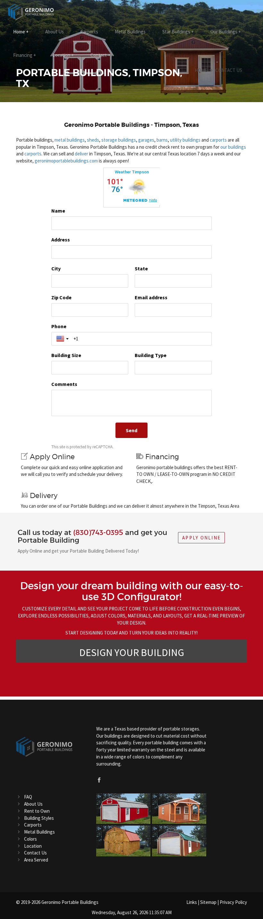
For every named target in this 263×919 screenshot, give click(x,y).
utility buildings (185, 140)
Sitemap (208, 902)
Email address (151, 297)
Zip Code (61, 297)
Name (58, 210)
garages (146, 140)
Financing (24, 55)
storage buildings (118, 140)
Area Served (36, 860)
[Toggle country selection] (63, 339)
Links (191, 902)
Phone (58, 326)
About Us (54, 32)
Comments (64, 384)
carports (218, 140)
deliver (81, 154)
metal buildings (70, 140)
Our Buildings (225, 32)
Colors (30, 839)
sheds (93, 140)
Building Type (150, 355)
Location (63, 55)
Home (21, 32)
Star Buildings (178, 32)
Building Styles (39, 818)
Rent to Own (37, 811)
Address (60, 239)
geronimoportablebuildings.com (66, 161)
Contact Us (228, 70)
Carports (89, 32)
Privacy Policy (233, 902)
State (141, 268)
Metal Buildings (130, 32)
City (56, 268)
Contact (100, 55)
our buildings (233, 147)
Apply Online (201, 538)
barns (162, 140)
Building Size (66, 355)
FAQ (28, 797)
